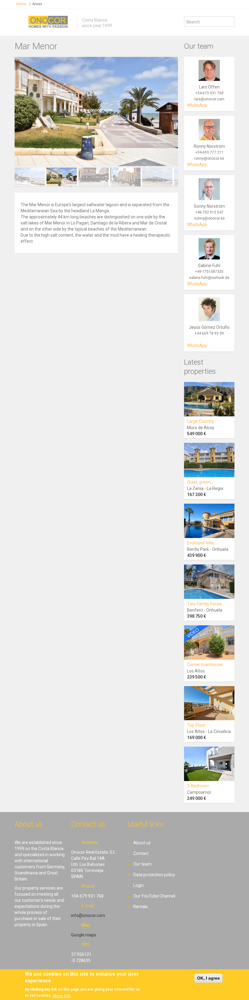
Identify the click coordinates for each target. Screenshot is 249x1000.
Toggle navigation (20, 22)
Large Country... (202, 421)
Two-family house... (206, 603)
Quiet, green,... (200, 482)
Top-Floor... (197, 725)
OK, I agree (208, 978)
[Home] (48, 21)
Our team (142, 864)
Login (138, 885)
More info (62, 995)
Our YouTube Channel (154, 896)
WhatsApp (197, 105)
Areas (37, 4)
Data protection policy (154, 874)
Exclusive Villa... (201, 542)
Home (21, 4)
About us (142, 842)
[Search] (229, 21)
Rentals (140, 906)
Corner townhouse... (206, 664)
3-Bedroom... (199, 785)
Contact (140, 853)
